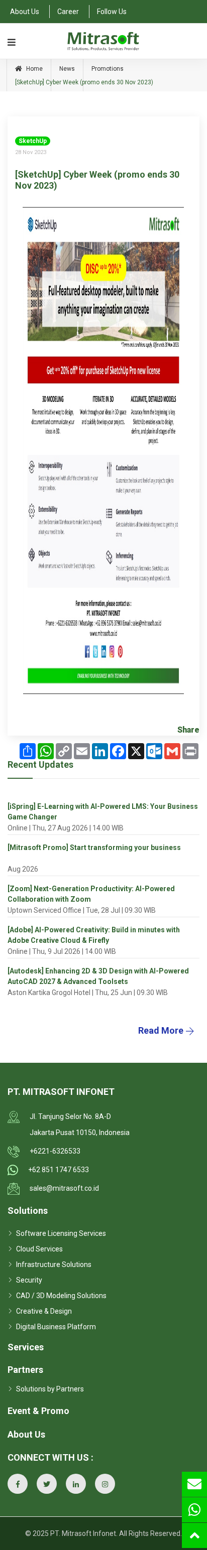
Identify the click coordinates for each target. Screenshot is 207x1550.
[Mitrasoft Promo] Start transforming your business (94, 847)
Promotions (107, 68)
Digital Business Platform (56, 1327)
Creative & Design (44, 1311)
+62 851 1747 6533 (58, 1170)
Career (68, 12)
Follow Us (112, 12)
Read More (161, 1030)
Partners (25, 1369)
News (67, 68)
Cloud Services (39, 1249)
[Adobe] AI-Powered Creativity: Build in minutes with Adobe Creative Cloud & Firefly (94, 935)
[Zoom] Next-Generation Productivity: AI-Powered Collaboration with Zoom (91, 894)
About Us (24, 12)
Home (34, 68)
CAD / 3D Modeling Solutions (61, 1296)
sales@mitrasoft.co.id (64, 1188)
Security (29, 1280)
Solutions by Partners (50, 1389)
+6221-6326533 (55, 1151)
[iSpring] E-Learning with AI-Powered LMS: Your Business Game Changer (103, 811)
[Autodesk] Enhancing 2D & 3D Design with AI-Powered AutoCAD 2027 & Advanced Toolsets (98, 976)
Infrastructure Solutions (53, 1264)
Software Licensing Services (61, 1233)
